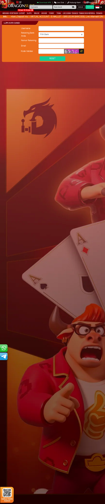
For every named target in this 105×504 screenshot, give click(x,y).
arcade (44, 13)
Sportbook (13, 13)
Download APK (45, 2)
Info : (5, 16)
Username (25, 28)
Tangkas (75, 13)
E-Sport (22, 13)
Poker (51, 13)
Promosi (99, 13)
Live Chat (60, 2)
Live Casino (67, 13)
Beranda (6, 13)
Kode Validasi (27, 51)
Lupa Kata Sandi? (91, 2)
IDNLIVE (36, 13)
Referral (91, 13)
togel (59, 13)
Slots (29, 13)
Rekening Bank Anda (27, 34)
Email (23, 46)
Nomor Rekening (28, 40)
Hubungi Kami (75, 2)
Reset (52, 58)
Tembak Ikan (83, 13)
